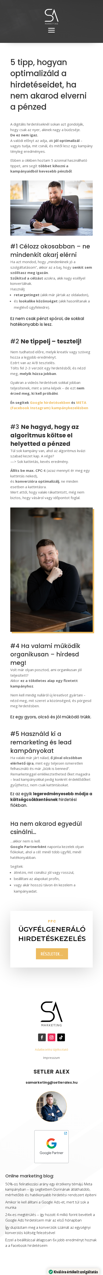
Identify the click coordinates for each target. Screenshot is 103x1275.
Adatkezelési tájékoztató (51, 1050)
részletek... (52, 954)
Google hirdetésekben (50, 402)
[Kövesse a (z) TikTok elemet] (61, 1037)
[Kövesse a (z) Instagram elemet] (51, 1037)
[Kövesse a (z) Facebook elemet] (42, 1037)
